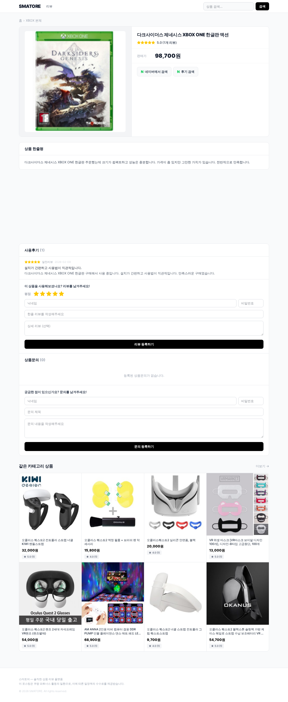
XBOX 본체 (34, 20)
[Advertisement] (144, 203)
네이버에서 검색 (154, 71)
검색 (262, 6)
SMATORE (30, 6)
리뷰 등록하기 (144, 344)
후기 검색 (185, 71)
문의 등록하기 (144, 446)
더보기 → (262, 466)
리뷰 (49, 6)
